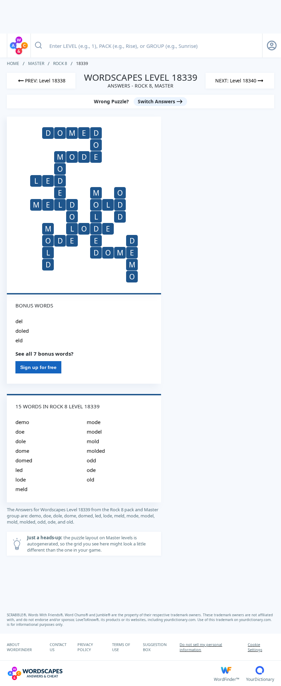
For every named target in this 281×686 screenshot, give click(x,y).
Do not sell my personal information (201, 647)
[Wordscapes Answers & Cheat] (19, 45)
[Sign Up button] (272, 45)
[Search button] (38, 45)
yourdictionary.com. (180, 619)
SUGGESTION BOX (155, 647)
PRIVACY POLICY (85, 647)
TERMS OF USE (121, 647)
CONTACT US (58, 647)
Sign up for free (38, 367)
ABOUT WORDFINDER (19, 647)
